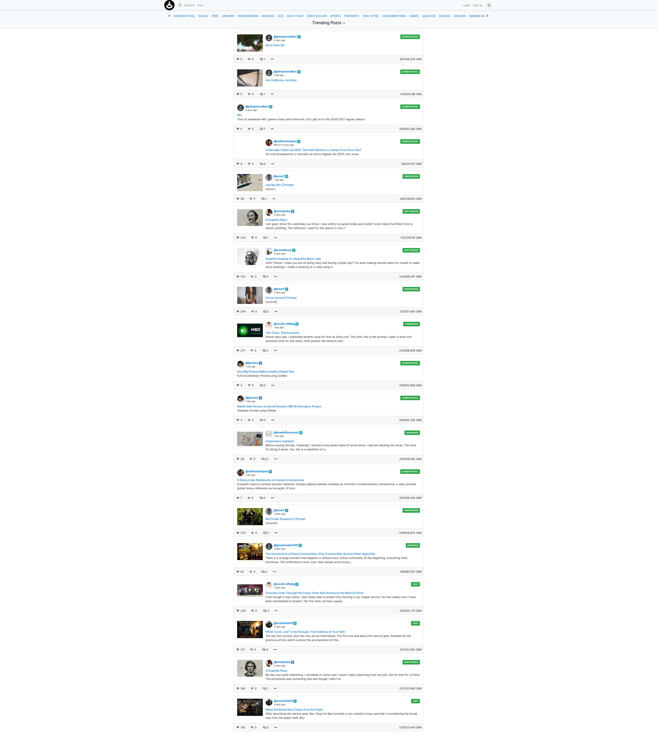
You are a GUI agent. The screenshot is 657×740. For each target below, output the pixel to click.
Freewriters (411, 176)
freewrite (351, 16)
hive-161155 (371, 16)
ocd (280, 16)
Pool (200, 5)
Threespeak (411, 324)
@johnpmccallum (286, 36)
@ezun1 (279, 176)
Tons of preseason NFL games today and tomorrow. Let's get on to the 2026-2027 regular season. (301, 119)
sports (335, 16)
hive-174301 (295, 16)
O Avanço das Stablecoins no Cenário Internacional (270, 480)
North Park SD (275, 45)
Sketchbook (411, 211)
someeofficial (184, 16)
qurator (428, 16)
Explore (190, 5)
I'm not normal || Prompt (281, 297)
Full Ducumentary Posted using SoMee (262, 375)
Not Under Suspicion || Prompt (285, 519)
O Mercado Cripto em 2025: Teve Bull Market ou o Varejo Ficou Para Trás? (313, 150)
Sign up (477, 5)
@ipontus (252, 363)
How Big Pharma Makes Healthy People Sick (265, 371)
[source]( (271, 302)
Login (466, 5)
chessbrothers (394, 16)
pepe (215, 16)
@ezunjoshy (282, 211)
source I (271, 189)
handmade (412, 432)
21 (266, 459)
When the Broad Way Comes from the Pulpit (294, 709)
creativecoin (317, 16)
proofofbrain (248, 16)
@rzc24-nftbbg (284, 323)
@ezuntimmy (283, 250)
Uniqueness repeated (280, 441)
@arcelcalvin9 (283, 623)
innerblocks (478, 16)
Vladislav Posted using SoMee (256, 410)
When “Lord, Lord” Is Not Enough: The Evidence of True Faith (305, 631)
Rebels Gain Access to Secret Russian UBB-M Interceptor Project (279, 406)
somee (414, 16)
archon (460, 16)
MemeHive (412, 545)
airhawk (228, 16)
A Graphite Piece (276, 219)
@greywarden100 (286, 545)
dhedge (444, 16)
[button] (488, 5)
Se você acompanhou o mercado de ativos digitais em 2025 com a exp (312, 154)
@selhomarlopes (285, 141)
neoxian (268, 16)
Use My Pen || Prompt (280, 185)
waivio (203, 16)
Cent (415, 584)
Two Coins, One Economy (282, 332)
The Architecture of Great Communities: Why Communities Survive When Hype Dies (320, 554)
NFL (239, 115)
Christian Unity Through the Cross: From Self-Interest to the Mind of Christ (315, 593)
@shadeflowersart (286, 432)
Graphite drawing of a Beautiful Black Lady (293, 258)
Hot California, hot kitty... (282, 80)
